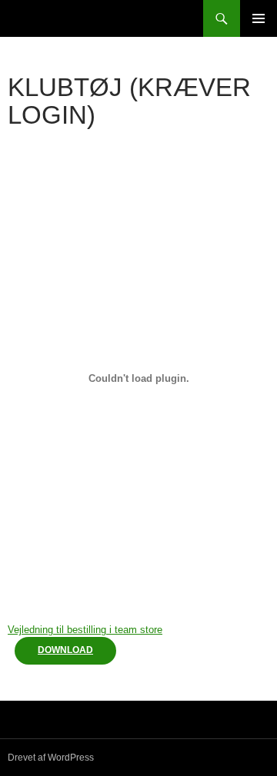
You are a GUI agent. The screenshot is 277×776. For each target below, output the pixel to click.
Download (65, 650)
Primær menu (258, 18)
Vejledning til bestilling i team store (85, 629)
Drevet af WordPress (51, 757)
